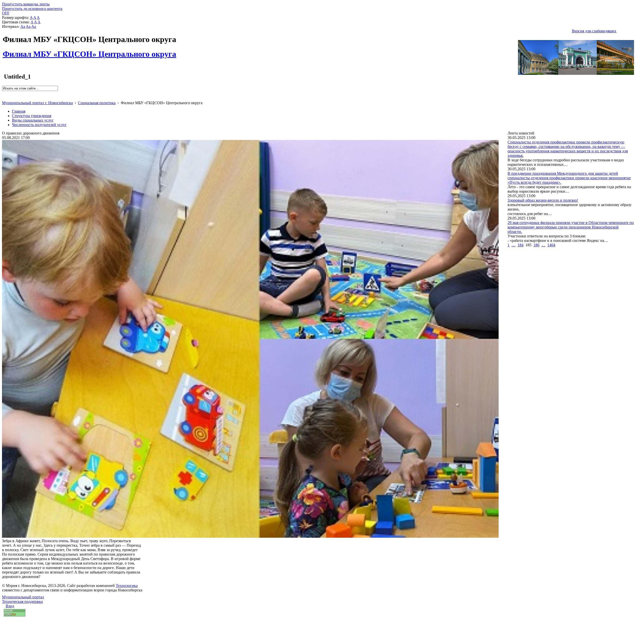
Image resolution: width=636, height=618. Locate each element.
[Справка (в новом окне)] (4, 97)
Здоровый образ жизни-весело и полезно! (543, 200)
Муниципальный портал (23, 597)
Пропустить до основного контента (32, 8)
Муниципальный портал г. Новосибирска (37, 103)
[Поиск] (3, 93)
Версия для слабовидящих (594, 31)
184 (520, 245)
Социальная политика (97, 103)
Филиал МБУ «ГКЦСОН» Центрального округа (89, 51)
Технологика (127, 585)
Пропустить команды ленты (26, 4)
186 (536, 245)
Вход (10, 606)
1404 (551, 245)
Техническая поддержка (22, 601)
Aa (22, 26)
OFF (5, 13)
